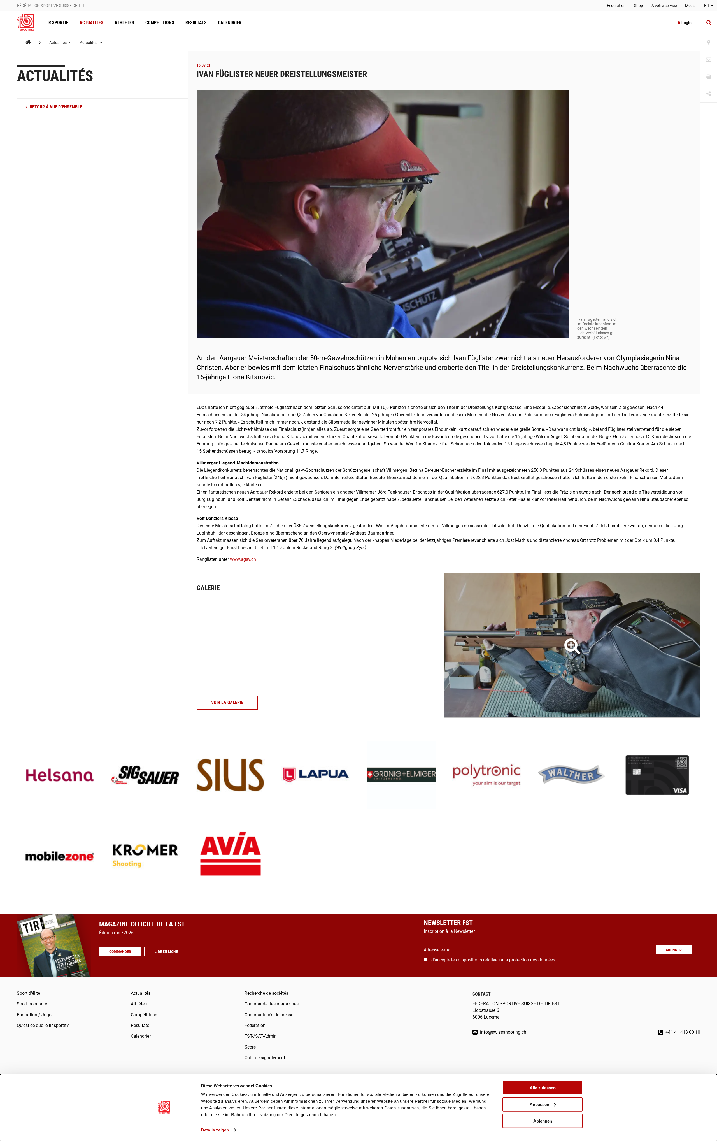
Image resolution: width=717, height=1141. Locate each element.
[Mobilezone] (60, 856)
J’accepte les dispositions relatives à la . (493, 960)
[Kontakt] (708, 59)
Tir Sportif (56, 22)
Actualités (91, 22)
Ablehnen (542, 1120)
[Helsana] (60, 775)
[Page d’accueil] (28, 22)
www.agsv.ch (243, 559)
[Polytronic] (486, 775)
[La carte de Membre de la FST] (657, 775)
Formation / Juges (35, 1014)
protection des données (532, 960)
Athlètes (124, 22)
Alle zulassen (543, 1088)
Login (686, 22)
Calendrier (229, 22)
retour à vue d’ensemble (55, 107)
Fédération (616, 5)
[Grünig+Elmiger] (401, 775)
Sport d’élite (28, 993)
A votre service (664, 5)
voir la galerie (227, 702)
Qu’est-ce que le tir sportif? (43, 1025)
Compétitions (159, 22)
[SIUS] (230, 775)
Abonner (674, 950)
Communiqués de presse (269, 1014)
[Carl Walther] (572, 775)
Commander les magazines (272, 1004)
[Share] (708, 94)
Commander (120, 951)
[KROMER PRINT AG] (145, 856)
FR (707, 5)
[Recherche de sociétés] (708, 42)
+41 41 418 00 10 (682, 1032)
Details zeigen (215, 1130)
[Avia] (230, 856)
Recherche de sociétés (266, 993)
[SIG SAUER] (145, 775)
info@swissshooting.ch (502, 1032)
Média (690, 5)
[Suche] (708, 22)
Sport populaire (32, 1004)
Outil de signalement (265, 1057)
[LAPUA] (315, 775)
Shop (638, 5)
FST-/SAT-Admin (261, 1036)
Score (250, 1047)
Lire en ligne (166, 951)
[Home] (28, 42)
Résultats (196, 22)
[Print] (708, 76)
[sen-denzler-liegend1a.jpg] (572, 645)
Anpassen (539, 1104)
